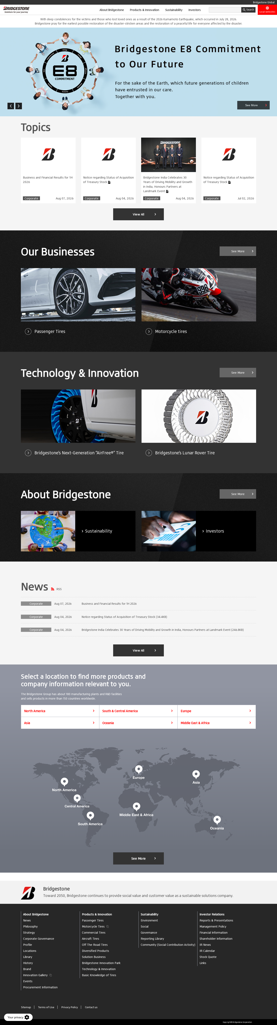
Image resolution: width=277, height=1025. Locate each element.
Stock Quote (208, 957)
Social (144, 926)
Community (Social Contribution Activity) (168, 945)
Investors (195, 10)
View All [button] (138, 214)
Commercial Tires (93, 932)
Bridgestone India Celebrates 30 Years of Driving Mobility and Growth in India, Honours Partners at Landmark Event (167, 184)
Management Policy (213, 926)
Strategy (29, 932)
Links (203, 963)
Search (250, 9)
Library (27, 957)
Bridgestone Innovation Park (101, 963)
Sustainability (174, 10)
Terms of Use (46, 1007)
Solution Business (94, 957)
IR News (205, 945)
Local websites (267, 11)
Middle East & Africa (195, 723)
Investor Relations (212, 914)
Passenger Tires (93, 920)
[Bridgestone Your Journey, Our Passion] (15, 9)
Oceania (108, 723)
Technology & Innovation (99, 969)
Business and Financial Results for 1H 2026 (48, 179)
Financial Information (214, 932)
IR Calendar (207, 951)
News (34, 586)
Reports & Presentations (216, 920)
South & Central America (120, 711)
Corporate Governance (38, 938)
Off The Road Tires (95, 945)
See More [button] (238, 251)
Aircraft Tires (90, 938)
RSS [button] (59, 589)
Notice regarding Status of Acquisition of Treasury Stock (108, 179)
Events (27, 981)
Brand (27, 969)
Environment (149, 920)
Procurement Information (40, 987)
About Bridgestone (112, 10)
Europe (186, 711)
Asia (27, 723)
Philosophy (30, 926)
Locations (29, 951)
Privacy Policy (69, 1007)
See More (138, 858)
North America (34, 711)
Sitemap (26, 1007)
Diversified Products (95, 951)
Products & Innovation (144, 10)
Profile (27, 945)
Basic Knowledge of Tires (99, 975)
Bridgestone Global (264, 2)
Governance (149, 932)
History (28, 963)
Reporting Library (152, 938)
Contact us (91, 1007)
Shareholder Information (216, 938)
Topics (36, 126)
